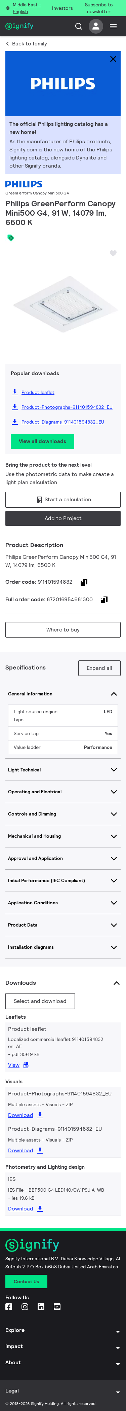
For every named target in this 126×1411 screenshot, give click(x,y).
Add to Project (63, 518)
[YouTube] (58, 1307)
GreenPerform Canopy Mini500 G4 (37, 192)
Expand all (99, 668)
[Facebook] (9, 1307)
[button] (12, 299)
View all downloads (42, 441)
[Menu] (113, 26)
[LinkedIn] (42, 1307)
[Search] (78, 26)
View (13, 1065)
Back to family (29, 43)
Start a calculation (67, 499)
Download (20, 1115)
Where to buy (63, 629)
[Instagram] (26, 1307)
